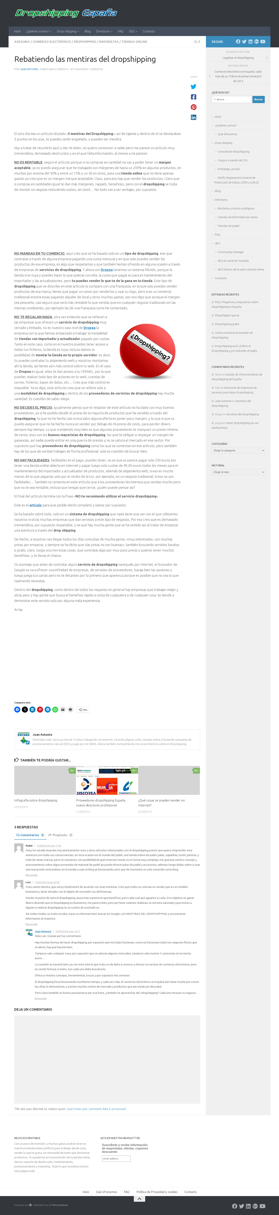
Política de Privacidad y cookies (157, 1192)
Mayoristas (109, 41)
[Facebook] (238, 41)
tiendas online (134, 41)
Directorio (103, 31)
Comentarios (31, 835)
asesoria (22, 41)
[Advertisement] (97, 102)
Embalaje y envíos (229, 169)
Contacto (149, 31)
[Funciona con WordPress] (30, 1205)
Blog (87, 31)
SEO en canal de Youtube (233, 260)
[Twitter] (244, 41)
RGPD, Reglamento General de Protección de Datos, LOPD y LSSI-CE (236, 180)
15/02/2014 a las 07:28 (47, 882)
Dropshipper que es (227, 315)
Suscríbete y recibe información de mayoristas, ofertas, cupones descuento (125, 1148)
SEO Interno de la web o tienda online (241, 269)
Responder (32, 875)
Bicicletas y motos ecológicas (236, 208)
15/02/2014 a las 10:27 (67, 931)
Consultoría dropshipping (233, 151)
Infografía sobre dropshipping (35, 800)
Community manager (231, 252)
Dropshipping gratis (227, 324)
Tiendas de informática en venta (238, 217)
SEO (132, 31)
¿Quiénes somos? (37, 31)
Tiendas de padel (228, 225)
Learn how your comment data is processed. (96, 1109)
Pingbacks (62, 835)
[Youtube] (262, 41)
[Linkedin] (250, 41)
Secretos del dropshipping (242, 414)
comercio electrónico (52, 41)
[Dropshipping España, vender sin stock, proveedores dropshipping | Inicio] (66, 13)
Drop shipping (66, 31)
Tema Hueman (60, 1205)
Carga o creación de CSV (232, 160)
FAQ (121, 31)
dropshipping (85, 41)
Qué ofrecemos (227, 134)
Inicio (17, 31)
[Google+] (256, 41)
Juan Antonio (29, 69)
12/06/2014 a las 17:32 (49, 845)
